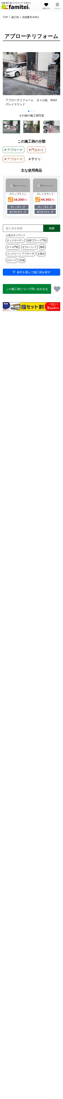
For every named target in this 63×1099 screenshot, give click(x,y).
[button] (11, 126)
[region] (31, 80)
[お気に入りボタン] (55, 57)
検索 (52, 228)
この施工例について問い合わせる (27, 289)
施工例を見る (16, 211)
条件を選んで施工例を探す (33, 272)
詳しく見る (16, 206)
